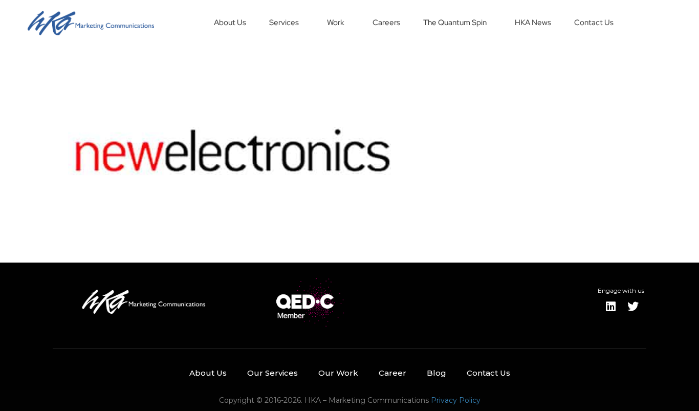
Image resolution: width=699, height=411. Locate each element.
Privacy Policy (455, 400)
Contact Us (594, 22)
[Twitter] (633, 306)
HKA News (533, 22)
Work (335, 22)
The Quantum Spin (455, 22)
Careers (386, 22)
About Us (230, 22)
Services (284, 22)
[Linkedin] (610, 306)
